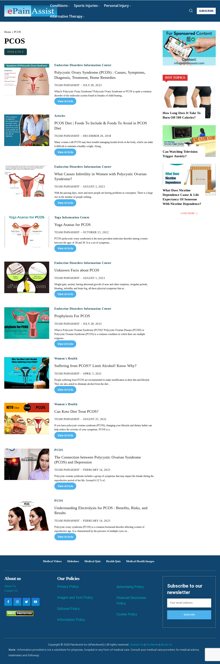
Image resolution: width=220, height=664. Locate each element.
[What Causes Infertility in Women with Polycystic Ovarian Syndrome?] (26, 181)
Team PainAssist (67, 85)
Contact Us (11, 590)
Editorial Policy (68, 609)
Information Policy (71, 620)
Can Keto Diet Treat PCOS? (76, 411)
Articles (59, 115)
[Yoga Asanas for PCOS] (26, 231)
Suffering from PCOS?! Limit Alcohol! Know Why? (95, 366)
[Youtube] (35, 602)
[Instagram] (17, 602)
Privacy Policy (68, 587)
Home (7, 32)
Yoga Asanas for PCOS (72, 224)
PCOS (58, 450)
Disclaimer (152, 644)
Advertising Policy (130, 587)
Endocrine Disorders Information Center (82, 65)
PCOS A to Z (16, 51)
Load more (188, 213)
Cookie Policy (126, 614)
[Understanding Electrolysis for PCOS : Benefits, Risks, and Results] (26, 515)
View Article (65, 101)
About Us (10, 586)
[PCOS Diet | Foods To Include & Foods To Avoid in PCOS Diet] (26, 130)
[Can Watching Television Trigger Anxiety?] (189, 141)
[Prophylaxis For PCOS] (26, 323)
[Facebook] (8, 602)
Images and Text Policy (75, 597)
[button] (191, 10)
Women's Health (65, 358)
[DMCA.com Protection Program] (18, 615)
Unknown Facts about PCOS (76, 270)
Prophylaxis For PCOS (72, 316)
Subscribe (189, 614)
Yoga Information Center (72, 217)
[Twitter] (26, 602)
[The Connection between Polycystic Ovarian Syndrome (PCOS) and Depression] (26, 464)
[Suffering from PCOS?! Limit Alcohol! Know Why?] (26, 372)
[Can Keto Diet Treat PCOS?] (26, 418)
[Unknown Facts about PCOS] (26, 277)
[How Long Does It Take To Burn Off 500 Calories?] (189, 102)
